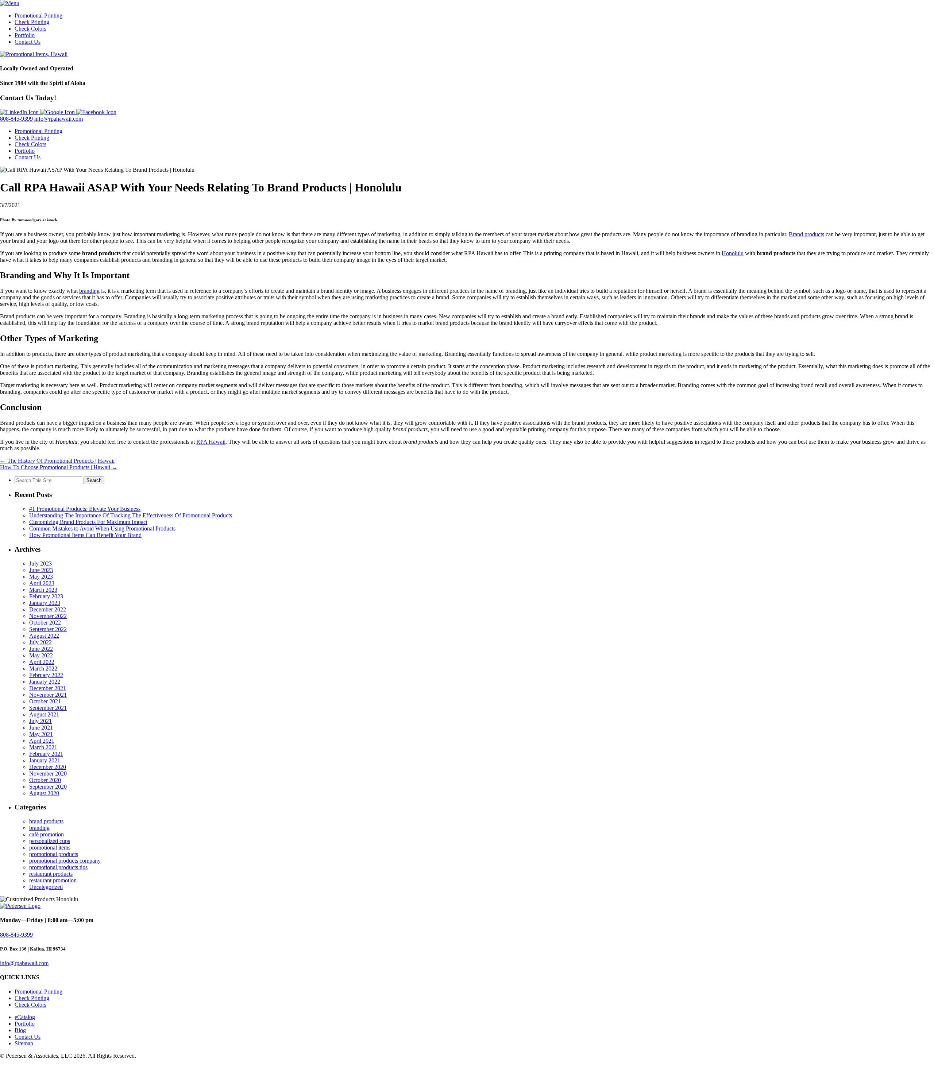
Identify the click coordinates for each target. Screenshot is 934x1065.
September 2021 (48, 708)
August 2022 (44, 636)
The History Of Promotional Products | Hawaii (57, 461)
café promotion (46, 834)
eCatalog (25, 1017)
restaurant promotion (53, 880)
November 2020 (48, 773)
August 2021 (44, 714)
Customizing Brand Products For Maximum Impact (88, 522)
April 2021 (41, 741)
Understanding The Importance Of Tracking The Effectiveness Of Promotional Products (130, 515)
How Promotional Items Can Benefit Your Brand (85, 535)
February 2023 (46, 596)
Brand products (806, 234)
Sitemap (24, 1043)
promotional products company (65, 861)
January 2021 (44, 760)
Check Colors (30, 29)
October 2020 (45, 780)
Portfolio (25, 35)
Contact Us (27, 42)
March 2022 (43, 668)
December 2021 (47, 688)
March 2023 (43, 590)
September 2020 (48, 787)
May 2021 (41, 734)
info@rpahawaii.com (58, 119)
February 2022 (46, 675)
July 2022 (40, 642)
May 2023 (41, 577)
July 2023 (40, 563)
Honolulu (733, 253)
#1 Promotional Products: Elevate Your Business (84, 509)
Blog (20, 1030)
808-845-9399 (16, 119)
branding (89, 291)
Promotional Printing (38, 15)
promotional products (53, 854)
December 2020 (47, 767)
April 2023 (41, 583)
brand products (46, 821)
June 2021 (41, 727)
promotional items (49, 847)
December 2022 (47, 609)
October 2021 (45, 701)
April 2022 (41, 662)
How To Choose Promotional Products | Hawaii (58, 467)
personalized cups (49, 841)
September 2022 (48, 629)
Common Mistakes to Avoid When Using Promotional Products (102, 528)
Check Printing (32, 22)
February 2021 (46, 754)
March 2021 (43, 747)
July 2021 (40, 721)
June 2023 (41, 570)
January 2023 (44, 603)
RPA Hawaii (210, 442)
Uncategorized (46, 887)
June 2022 (41, 649)
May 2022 (41, 655)
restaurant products (51, 874)
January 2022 (44, 682)
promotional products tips (58, 867)
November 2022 (48, 616)
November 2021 (48, 695)
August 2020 (44, 793)
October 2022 (45, 622)
